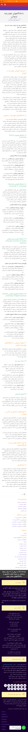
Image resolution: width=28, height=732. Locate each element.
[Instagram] (5, 685)
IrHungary (4, 719)
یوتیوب (18, 664)
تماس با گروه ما (22, 544)
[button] (5, 4)
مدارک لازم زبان (22, 561)
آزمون (25, 533)
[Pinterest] (24, 688)
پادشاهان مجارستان (21, 502)
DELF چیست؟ (18, 518)
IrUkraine (4, 727)
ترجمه (25, 542)
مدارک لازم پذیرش (22, 559)
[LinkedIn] (15, 685)
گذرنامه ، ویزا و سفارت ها (20, 557)
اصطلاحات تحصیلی (22, 540)
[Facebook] (2, 1)
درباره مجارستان (22, 552)
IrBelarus (4, 729)
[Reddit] (11, 688)
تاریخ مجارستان (22, 504)
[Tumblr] (18, 688)
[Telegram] (8, 688)
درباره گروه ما (23, 550)
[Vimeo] (8, 685)
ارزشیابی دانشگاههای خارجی (20, 537)
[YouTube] (11, 685)
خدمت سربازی (23, 548)
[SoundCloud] (15, 688)
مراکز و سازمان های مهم (20, 567)
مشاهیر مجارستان (22, 506)
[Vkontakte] (21, 688)
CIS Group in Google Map (14, 654)
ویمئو (11, 664)
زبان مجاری (23, 511)
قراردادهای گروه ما (22, 554)
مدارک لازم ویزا (23, 565)
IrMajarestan (5, 717)
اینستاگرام (6, 664)
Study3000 (4, 714)
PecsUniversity (5, 724)
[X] (18, 685)
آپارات (14, 664)
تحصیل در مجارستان (17, 522)
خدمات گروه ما (23, 546)
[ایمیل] (24, 685)
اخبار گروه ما (23, 535)
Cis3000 (3, 712)
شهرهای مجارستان (22, 508)
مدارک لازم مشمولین (21, 563)
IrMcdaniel (4, 722)
